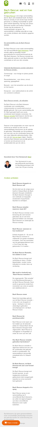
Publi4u (27, 423)
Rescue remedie (9, 116)
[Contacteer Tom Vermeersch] (20, 3)
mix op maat (17, 137)
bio (29, 157)
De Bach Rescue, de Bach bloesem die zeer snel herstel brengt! (23, 365)
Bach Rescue (10, 16)
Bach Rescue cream (20, 294)
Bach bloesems (23, 50)
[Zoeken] (25, 3)
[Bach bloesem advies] (6, 3)
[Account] (29, 3)
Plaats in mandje (12, 423)
